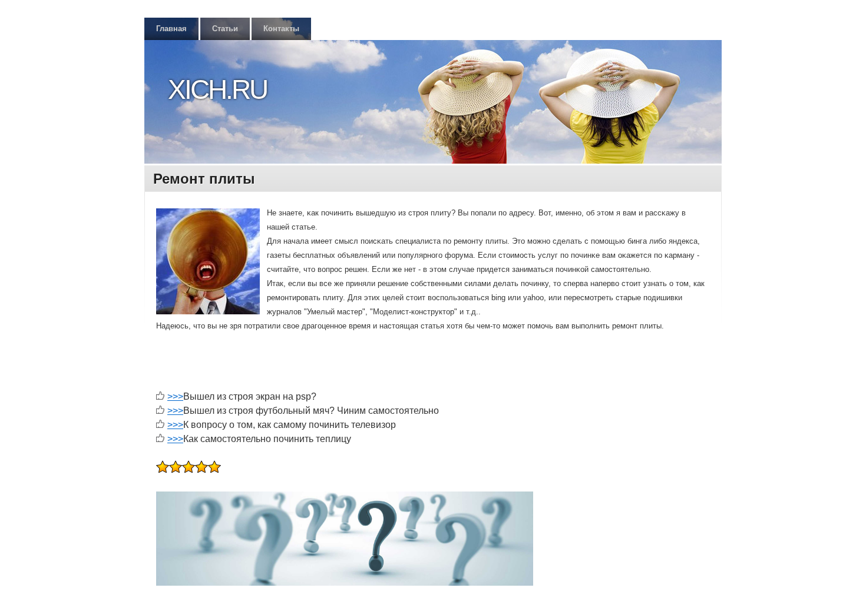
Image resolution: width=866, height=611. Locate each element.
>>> (175, 396)
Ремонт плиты (204, 179)
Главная (171, 28)
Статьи (225, 28)
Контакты (281, 28)
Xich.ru (217, 89)
